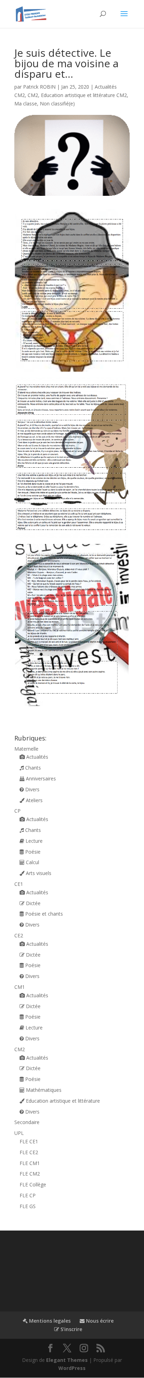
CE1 (18, 884)
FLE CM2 (30, 1173)
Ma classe (25, 103)
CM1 (19, 987)
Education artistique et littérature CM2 (84, 95)
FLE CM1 (30, 1163)
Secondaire (26, 1122)
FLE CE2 (29, 1152)
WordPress (72, 1368)
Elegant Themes (67, 1360)
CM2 (33, 95)
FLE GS (28, 1206)
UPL (19, 1133)
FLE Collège (33, 1184)
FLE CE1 (29, 1141)
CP (17, 810)
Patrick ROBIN (39, 86)
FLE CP (28, 1195)
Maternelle (26, 748)
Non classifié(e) (57, 103)
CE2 (18, 935)
